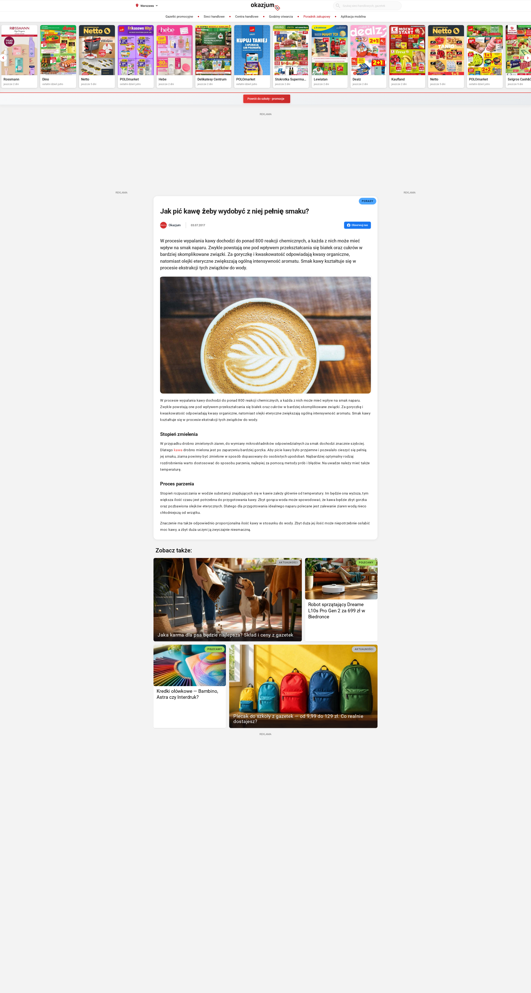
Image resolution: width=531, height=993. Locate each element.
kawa (178, 450)
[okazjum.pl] (265, 6)
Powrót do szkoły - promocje (265, 98)
